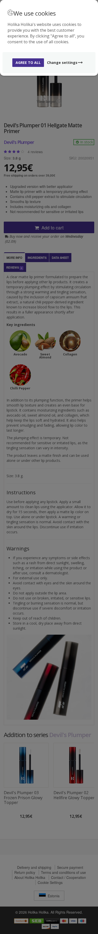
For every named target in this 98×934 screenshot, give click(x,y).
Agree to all (28, 62)
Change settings (62, 62)
